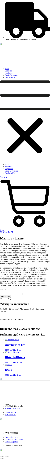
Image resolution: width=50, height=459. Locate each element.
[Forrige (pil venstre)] (1, 458)
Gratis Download (11, 75)
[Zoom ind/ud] (1, 456)
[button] (25, 120)
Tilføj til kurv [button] (17, 350)
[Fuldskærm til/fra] (3, 456)
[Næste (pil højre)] (3, 458)
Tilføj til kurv (5, 296)
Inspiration (9, 73)
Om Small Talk (11, 77)
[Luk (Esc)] (8, 456)
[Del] (6, 456)
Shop (7, 69)
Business (8, 71)
